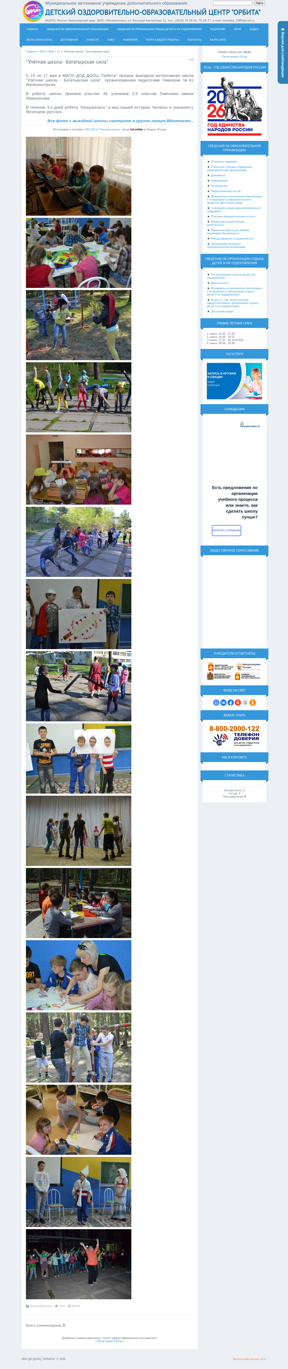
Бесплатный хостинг (246, 1359)
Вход (119, 1341)
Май (51, 51)
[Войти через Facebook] (230, 702)
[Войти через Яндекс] (238, 702)
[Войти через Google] (245, 702)
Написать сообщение (226, 530)
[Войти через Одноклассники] (252, 702)
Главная (31, 51)
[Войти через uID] (216, 702)
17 (58, 51)
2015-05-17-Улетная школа (102, 129)
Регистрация (105, 1341)
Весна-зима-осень (41, 1306)
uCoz (263, 1359)
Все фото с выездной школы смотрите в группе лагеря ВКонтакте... (120, 121)
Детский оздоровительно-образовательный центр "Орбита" (153, 12)
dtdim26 (75, 1306)
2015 (42, 51)
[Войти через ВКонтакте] (223, 702)
